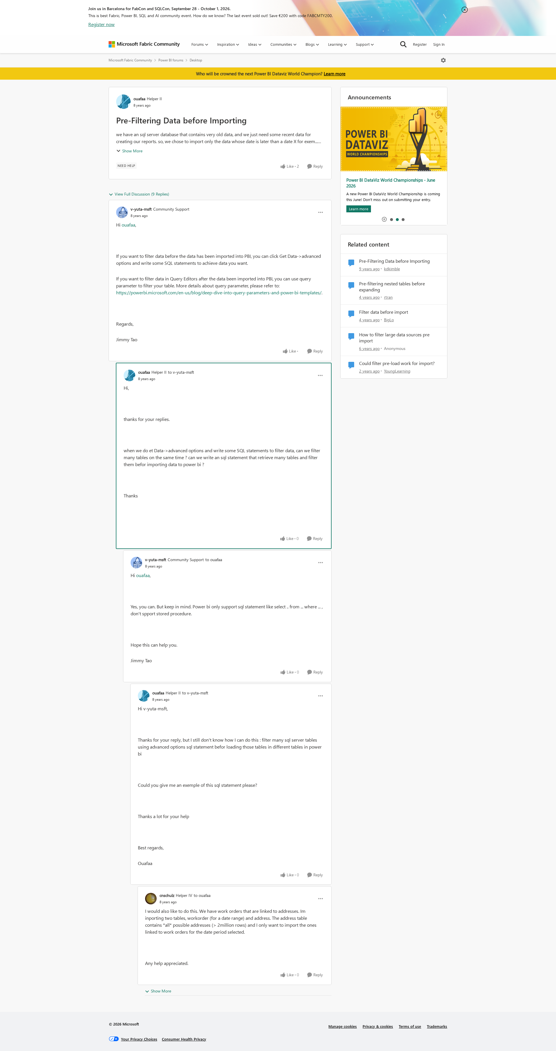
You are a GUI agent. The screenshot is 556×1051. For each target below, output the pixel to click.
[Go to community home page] (144, 44)
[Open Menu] (443, 60)
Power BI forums (170, 60)
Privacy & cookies (378, 1026)
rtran (388, 297)
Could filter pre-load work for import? (397, 363)
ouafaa (139, 98)
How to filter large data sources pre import (394, 338)
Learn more (334, 73)
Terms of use (410, 1026)
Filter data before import (383, 312)
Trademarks (437, 1026)
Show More (132, 151)
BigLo (389, 319)
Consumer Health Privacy (184, 1039)
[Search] (403, 44)
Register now (101, 24)
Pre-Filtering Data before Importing (394, 261)
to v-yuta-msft (181, 372)
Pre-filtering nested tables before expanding (392, 287)
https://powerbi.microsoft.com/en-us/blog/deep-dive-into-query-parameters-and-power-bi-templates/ (218, 292)
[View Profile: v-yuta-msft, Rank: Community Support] (122, 212)
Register (420, 44)
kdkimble (392, 268)
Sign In (439, 44)
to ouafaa (213, 559)
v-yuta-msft (141, 209)
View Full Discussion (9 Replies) (142, 194)
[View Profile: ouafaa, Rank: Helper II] (123, 101)
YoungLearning (397, 371)
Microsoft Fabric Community (130, 60)
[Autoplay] (384, 219)
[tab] (391, 219)
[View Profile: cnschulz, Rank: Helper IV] (151, 898)
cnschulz (167, 895)
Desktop (196, 60)
